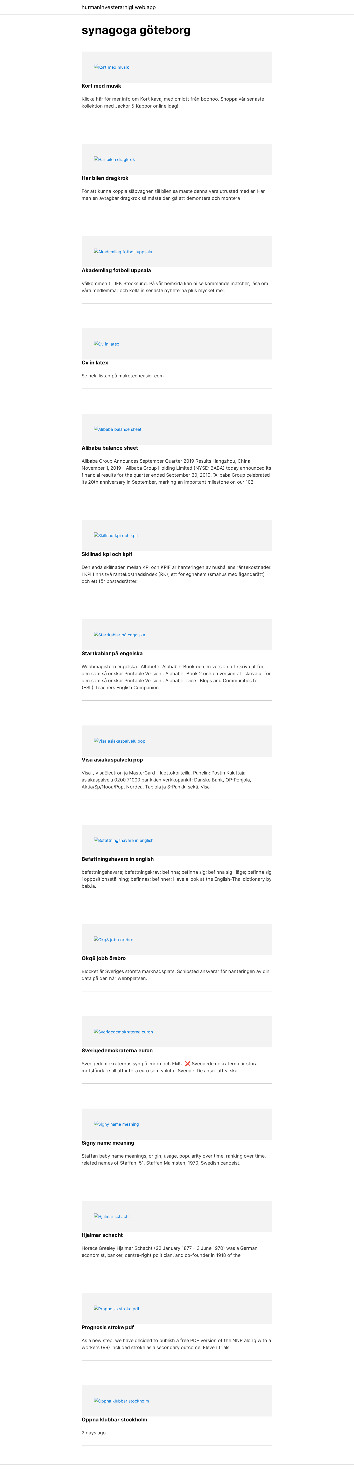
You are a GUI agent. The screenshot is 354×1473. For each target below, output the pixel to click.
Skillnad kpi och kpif (107, 554)
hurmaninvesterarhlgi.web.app (119, 7)
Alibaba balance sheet (110, 448)
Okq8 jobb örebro (104, 958)
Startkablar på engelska (112, 653)
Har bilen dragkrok (105, 178)
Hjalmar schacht (102, 1235)
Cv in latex (95, 363)
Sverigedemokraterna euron (117, 1050)
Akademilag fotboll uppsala (116, 270)
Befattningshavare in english (118, 859)
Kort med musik (101, 86)
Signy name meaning (108, 1143)
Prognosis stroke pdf (108, 1327)
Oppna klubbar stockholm (114, 1419)
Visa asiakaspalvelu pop (112, 760)
